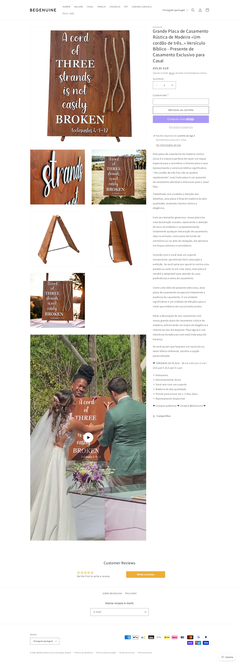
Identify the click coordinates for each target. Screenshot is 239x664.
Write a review (145, 574)
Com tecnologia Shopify (61, 652)
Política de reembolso (83, 652)
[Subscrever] (145, 612)
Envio (171, 73)
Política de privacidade (106, 652)
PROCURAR (131, 593)
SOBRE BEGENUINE (112, 593)
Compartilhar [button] (164, 415)
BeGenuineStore (43, 652)
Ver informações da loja (168, 144)
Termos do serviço (127, 652)
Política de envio (145, 652)
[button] (193, 10)
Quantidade (158, 78)
